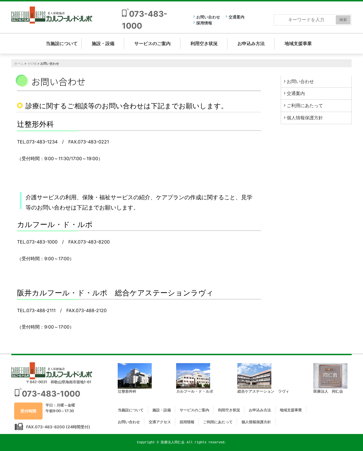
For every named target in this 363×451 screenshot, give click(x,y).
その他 (32, 63)
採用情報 (204, 22)
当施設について (61, 43)
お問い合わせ (208, 16)
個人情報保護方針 (305, 117)
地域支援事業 (298, 43)
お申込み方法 (251, 43)
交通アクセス (160, 422)
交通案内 (236, 16)
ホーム (19, 63)
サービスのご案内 (152, 43)
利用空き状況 (204, 43)
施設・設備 (103, 43)
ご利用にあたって (305, 105)
